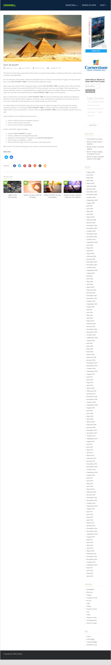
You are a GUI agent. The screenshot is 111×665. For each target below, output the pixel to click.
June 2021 (90, 312)
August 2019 (91, 374)
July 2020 (89, 343)
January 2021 (91, 326)
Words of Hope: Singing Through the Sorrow (94, 153)
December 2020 (92, 329)
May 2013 (90, 573)
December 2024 (92, 225)
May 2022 (90, 281)
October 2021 (91, 301)
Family (89, 606)
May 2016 (90, 483)
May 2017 (90, 450)
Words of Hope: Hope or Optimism (95, 143)
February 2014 (91, 554)
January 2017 (91, 461)
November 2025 (92, 195)
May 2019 (90, 382)
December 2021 (92, 296)
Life (88, 612)
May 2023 (90, 248)
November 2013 (92, 559)
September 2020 (92, 338)
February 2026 (91, 186)
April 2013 (90, 576)
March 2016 (90, 489)
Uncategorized (91, 620)
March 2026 (90, 183)
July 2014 (89, 540)
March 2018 (90, 422)
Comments (92, 642)
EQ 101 (89, 601)
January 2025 (91, 223)
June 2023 (90, 245)
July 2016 (89, 478)
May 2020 (90, 349)
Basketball (90, 589)
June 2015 (90, 514)
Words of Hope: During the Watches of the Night (95, 158)
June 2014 (90, 542)
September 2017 (92, 439)
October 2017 (91, 436)
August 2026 (91, 172)
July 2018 (89, 411)
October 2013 (91, 562)
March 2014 (90, 551)
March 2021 (90, 321)
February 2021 (91, 324)
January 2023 (91, 259)
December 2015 (92, 498)
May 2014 (90, 545)
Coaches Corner (92, 598)
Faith (88, 603)
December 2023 (92, 234)
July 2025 (89, 206)
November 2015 (92, 500)
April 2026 (90, 180)
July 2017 (89, 444)
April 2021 (90, 318)
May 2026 (90, 178)
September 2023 (92, 242)
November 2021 (92, 298)
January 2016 (91, 495)
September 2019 (92, 371)
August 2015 (91, 509)
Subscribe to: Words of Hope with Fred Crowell (94, 80)
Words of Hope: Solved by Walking (95, 148)
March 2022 (90, 287)
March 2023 (90, 253)
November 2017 (92, 433)
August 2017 (91, 441)
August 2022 (91, 273)
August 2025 (91, 203)
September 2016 (92, 472)
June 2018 (90, 413)
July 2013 (89, 568)
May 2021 (90, 315)
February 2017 (91, 458)
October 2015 (91, 503)
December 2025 (92, 192)
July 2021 (89, 310)
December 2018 (92, 397)
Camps (89, 595)
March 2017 (90, 455)
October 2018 (91, 402)
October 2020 (91, 335)
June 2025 (90, 209)
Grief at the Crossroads (94, 139)
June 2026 (90, 175)
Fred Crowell (25, 68)
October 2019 (91, 368)
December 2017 (92, 430)
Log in (89, 636)
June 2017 (90, 447)
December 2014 (92, 528)
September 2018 (92, 405)
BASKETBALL (71, 5)
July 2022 (89, 276)
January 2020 (91, 360)
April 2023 (90, 251)
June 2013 (90, 570)
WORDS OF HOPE (89, 5)
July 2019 (89, 377)
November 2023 (92, 237)
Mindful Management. (46, 138)
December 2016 (92, 464)
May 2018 (90, 416)
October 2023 (91, 239)
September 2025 (92, 200)
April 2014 (90, 548)
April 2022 (90, 284)
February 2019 (91, 391)
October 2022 (91, 267)
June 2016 (90, 481)
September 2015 (92, 506)
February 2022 (91, 290)
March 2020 (90, 354)
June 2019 (90, 380)
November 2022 (92, 265)
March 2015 (90, 523)
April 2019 (90, 385)
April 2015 (90, 520)
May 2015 (90, 517)
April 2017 (90, 453)
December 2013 (92, 556)
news (88, 615)
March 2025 (90, 217)
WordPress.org (92, 645)
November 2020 (92, 332)
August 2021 (91, 307)
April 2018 (90, 419)
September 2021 (92, 304)
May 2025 (90, 211)
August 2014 (91, 537)
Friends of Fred (92, 609)
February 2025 (91, 220)
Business (90, 592)
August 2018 (91, 408)
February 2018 (91, 425)
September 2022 (92, 270)
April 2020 (90, 352)
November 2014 (92, 531)
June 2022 (90, 279)
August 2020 (91, 340)
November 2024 (92, 228)
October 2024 (91, 231)
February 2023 (91, 256)
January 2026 (91, 189)
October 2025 (91, 197)
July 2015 (89, 512)
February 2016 (91, 492)
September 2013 (92, 565)
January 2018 (91, 427)
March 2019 (90, 388)
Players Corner (92, 617)
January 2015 (91, 526)
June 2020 (90, 346)
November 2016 (92, 467)
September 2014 (92, 534)
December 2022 (92, 262)
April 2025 (90, 214)
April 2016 (90, 486)
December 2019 (92, 363)
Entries (90, 639)
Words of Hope (40, 68)
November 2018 (92, 399)
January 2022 (91, 293)
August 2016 (91, 475)
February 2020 (91, 357)
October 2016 (91, 469)
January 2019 (91, 394)
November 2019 (92, 366)
